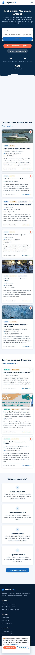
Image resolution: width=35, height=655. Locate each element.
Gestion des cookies (8, 634)
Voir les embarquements (17, 51)
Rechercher (17, 39)
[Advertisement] (17, 101)
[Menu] (31, 2)
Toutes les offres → (8, 126)
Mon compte (5, 620)
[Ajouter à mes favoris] (30, 132)
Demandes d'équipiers (8, 607)
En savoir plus (14, 644)
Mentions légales (7, 631)
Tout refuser (22, 647)
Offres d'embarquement (9, 604)
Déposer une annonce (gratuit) (11, 609)
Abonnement (5, 617)
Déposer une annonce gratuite (17, 46)
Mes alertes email (7, 623)
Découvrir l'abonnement (17, 570)
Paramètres (6, 651)
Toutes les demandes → (10, 363)
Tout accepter (9, 647)
